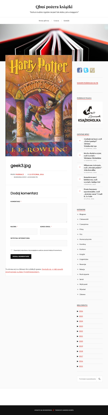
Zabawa (82, 294)
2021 (81, 336)
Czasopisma (84, 224)
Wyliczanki (83, 284)
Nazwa (14, 226)
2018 (81, 351)
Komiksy (83, 244)
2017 (81, 356)
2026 (81, 311)
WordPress (47, 410)
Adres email (46, 226)
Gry (81, 234)
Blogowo (83, 214)
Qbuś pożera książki (54, 6)
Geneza (56, 20)
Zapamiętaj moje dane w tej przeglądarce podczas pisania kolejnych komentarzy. (38, 250)
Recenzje (83, 264)
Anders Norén (68, 410)
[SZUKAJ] (99, 379)
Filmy (82, 229)
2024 (81, 321)
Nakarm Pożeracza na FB (87, 83)
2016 (81, 361)
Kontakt (66, 20)
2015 (81, 366)
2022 (81, 331)
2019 (81, 346)
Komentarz (16, 201)
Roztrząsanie (84, 274)
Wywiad (83, 289)
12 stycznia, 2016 (36, 174)
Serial (82, 279)
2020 (81, 341)
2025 (81, 316)
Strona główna (44, 20)
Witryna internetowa (20, 238)
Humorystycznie (85, 239)
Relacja (82, 269)
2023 (81, 326)
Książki (82, 254)
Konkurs (83, 249)
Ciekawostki (84, 219)
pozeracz (20, 174)
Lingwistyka (84, 259)
